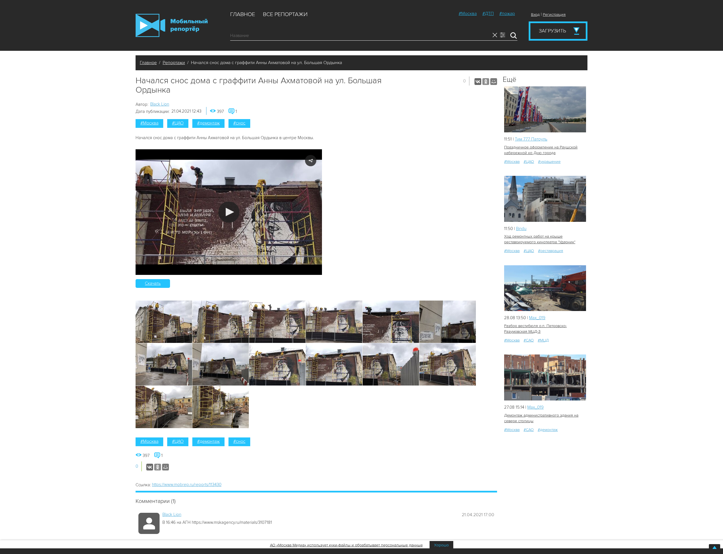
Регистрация (554, 14)
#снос (239, 123)
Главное (242, 14)
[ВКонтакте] (477, 81)
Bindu (521, 228)
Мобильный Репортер (172, 25)
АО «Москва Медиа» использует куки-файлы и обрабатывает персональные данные (346, 545)
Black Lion (159, 104)
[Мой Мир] (493, 81)
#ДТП (488, 13)
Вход (535, 14)
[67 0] (545, 288)
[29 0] (545, 109)
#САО (529, 340)
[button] (228, 212)
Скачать (153, 283)
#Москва (468, 13)
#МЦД (543, 340)
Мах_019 (537, 317)
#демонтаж (208, 123)
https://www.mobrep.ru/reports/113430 (186, 484)
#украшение (549, 161)
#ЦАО (178, 123)
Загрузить (552, 31)
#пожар (507, 13)
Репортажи (174, 62)
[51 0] (545, 377)
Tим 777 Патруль (531, 139)
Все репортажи (285, 14)
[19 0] (545, 199)
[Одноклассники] (485, 81)
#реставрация (550, 250)
